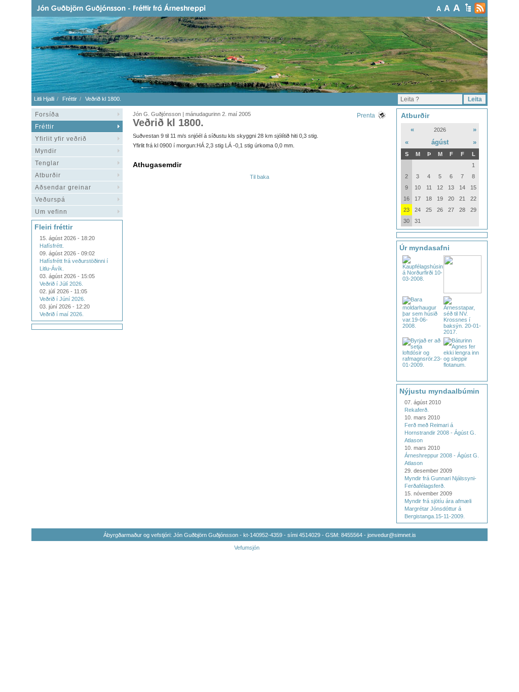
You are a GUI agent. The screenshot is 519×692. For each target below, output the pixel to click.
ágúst (440, 142)
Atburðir (48, 175)
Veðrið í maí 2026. (62, 314)
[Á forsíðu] (137, 8)
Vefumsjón (247, 548)
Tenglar (47, 163)
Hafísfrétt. (52, 246)
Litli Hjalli (44, 99)
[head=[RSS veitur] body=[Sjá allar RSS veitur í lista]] (480, 8)
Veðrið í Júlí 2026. (61, 284)
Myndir (46, 151)
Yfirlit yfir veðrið (61, 138)
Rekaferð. (416, 410)
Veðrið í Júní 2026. (62, 299)
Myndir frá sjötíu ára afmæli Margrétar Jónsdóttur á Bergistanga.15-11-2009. (437, 508)
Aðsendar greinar (63, 187)
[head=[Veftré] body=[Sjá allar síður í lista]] (468, 8)
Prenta (366, 115)
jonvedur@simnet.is (391, 535)
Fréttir (69, 99)
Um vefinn (51, 211)
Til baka (259, 177)
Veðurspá (50, 199)
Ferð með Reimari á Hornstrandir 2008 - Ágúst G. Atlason (440, 432)
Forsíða (47, 114)
